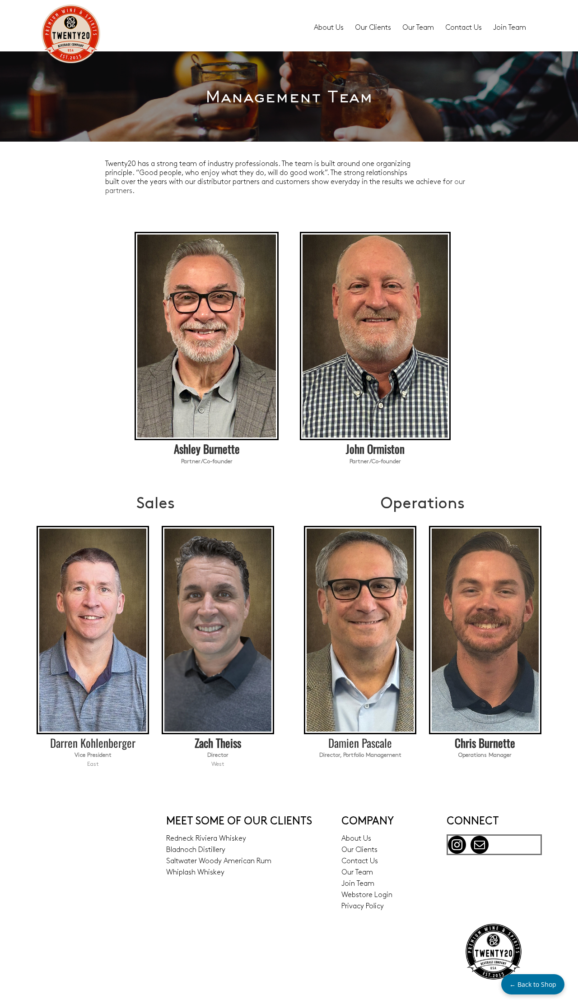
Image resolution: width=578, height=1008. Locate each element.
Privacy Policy (362, 906)
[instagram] (457, 845)
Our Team (357, 872)
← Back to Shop (532, 984)
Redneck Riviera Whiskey (206, 838)
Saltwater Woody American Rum (218, 861)
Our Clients (359, 850)
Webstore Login (366, 895)
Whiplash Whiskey (195, 872)
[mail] (480, 845)
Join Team (357, 884)
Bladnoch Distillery (195, 850)
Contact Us (359, 861)
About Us (356, 838)
